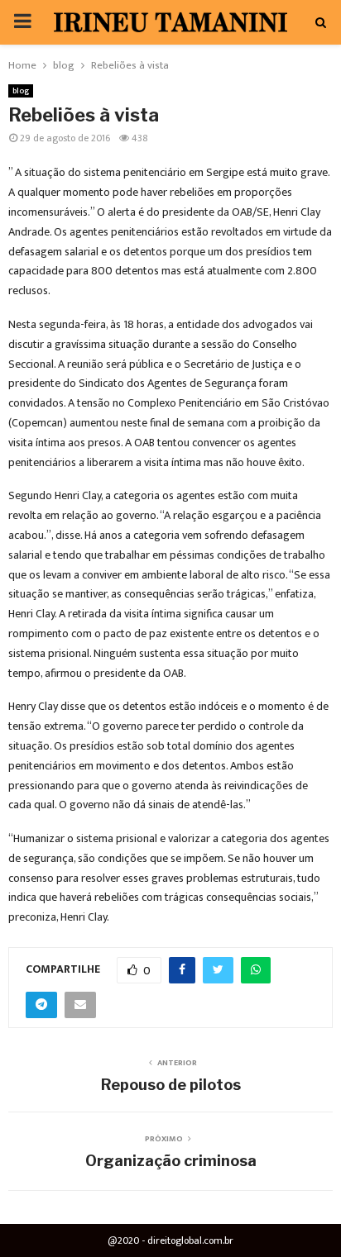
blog (20, 91)
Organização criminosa (171, 1160)
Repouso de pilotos (171, 1084)
